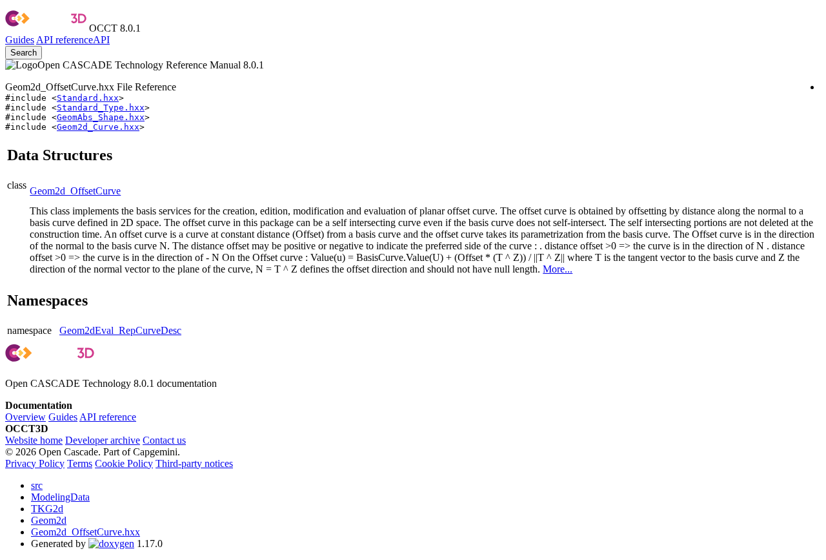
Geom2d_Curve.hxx (98, 127)
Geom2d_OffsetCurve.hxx (85, 531)
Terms (79, 463)
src (37, 485)
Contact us (164, 440)
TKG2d (47, 508)
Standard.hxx (88, 98)
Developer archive (102, 440)
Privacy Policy (35, 463)
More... (557, 269)
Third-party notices (194, 463)
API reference (107, 416)
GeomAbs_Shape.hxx (101, 117)
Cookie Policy (124, 463)
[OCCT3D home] (45, 28)
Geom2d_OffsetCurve (75, 190)
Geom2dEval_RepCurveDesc (120, 330)
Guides (19, 39)
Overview (25, 416)
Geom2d (48, 520)
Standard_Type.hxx (101, 107)
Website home (34, 440)
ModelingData (60, 497)
